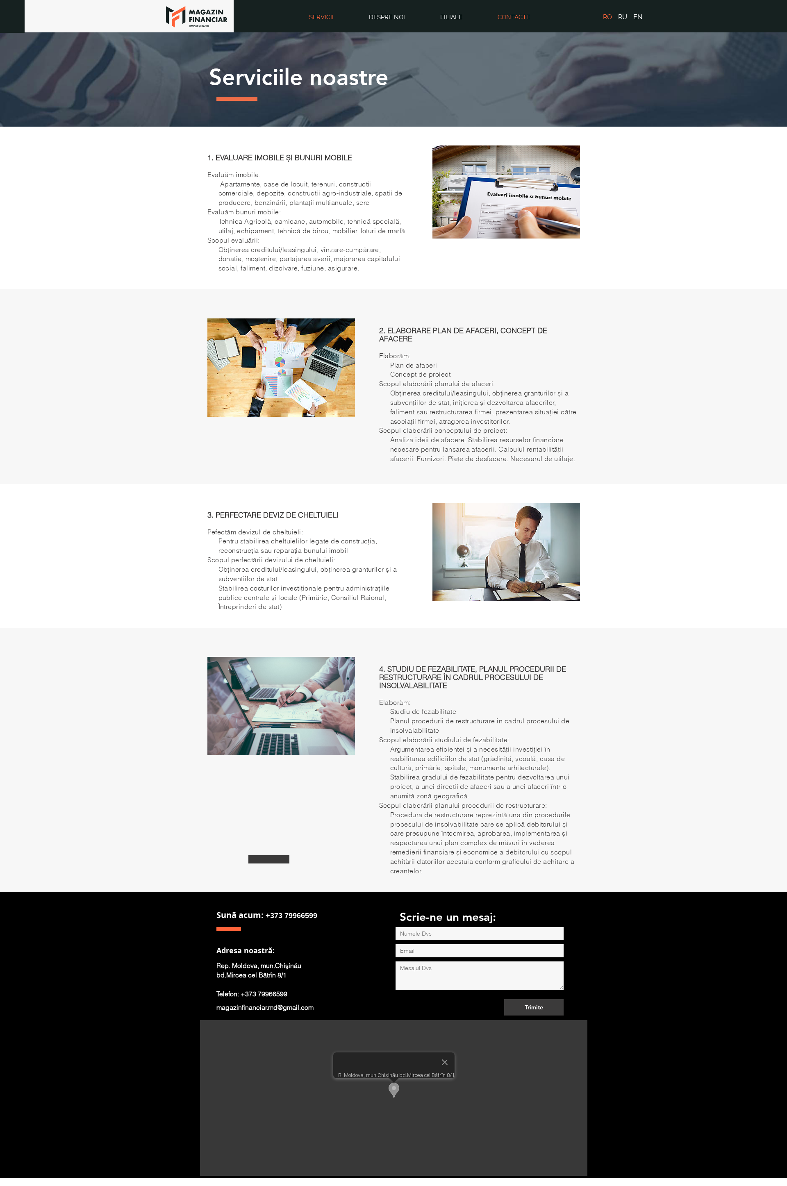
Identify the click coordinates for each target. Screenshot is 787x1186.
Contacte (514, 17)
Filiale (451, 17)
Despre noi (387, 17)
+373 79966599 (291, 915)
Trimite (534, 1007)
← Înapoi (268, 859)
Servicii (321, 17)
